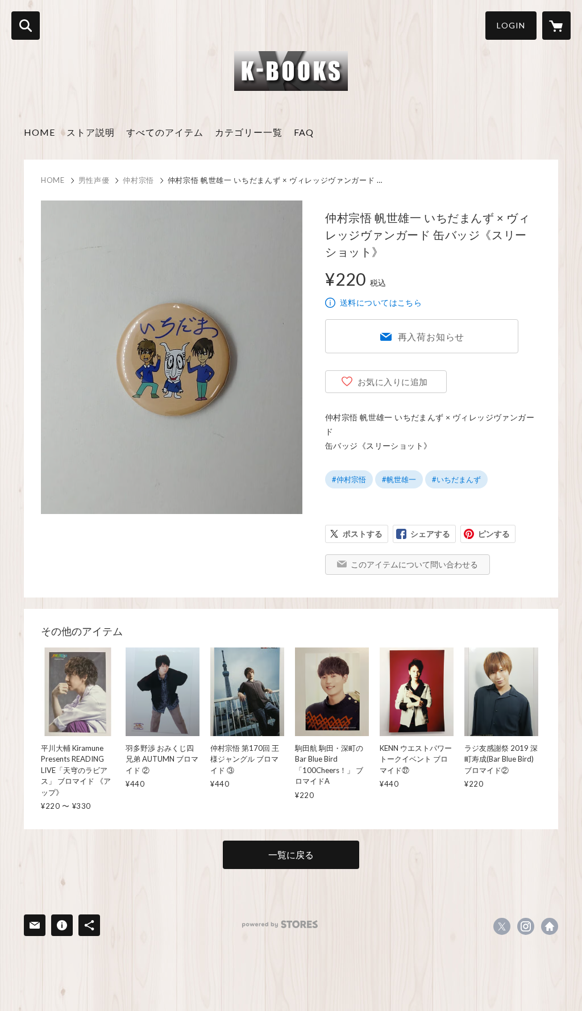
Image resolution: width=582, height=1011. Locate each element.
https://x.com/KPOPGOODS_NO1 (501, 926)
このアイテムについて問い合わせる (414, 564)
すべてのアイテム (164, 132)
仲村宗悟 (138, 180)
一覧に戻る (291, 854)
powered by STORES (280, 924)
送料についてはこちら (381, 302)
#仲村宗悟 (349, 479)
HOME (39, 132)
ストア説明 (90, 132)
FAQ (304, 132)
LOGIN (511, 25)
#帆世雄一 (399, 479)
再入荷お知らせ (431, 336)
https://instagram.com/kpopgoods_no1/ (525, 926)
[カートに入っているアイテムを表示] (556, 25)
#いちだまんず (456, 479)
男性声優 (94, 180)
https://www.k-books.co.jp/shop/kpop (549, 926)
